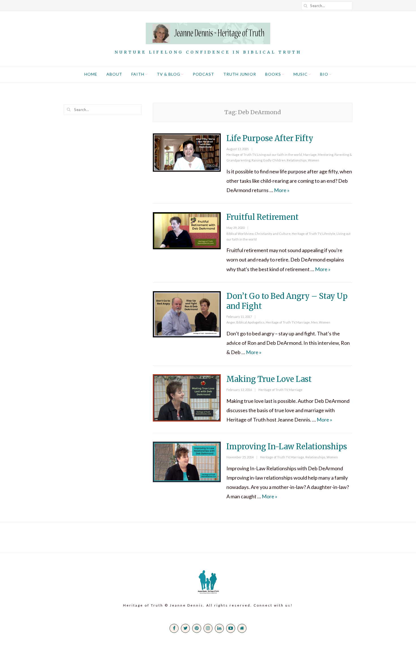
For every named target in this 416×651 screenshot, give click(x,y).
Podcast (203, 74)
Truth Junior (239, 74)
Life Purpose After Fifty (269, 138)
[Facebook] (174, 628)
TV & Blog (168, 74)
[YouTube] (230, 628)
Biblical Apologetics (250, 322)
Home (90, 74)
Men (314, 322)
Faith (137, 74)
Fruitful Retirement (262, 217)
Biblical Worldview (240, 233)
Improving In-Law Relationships (286, 446)
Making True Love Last (269, 379)
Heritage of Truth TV (241, 154)
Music (300, 74)
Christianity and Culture (273, 233)
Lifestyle (328, 233)
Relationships (297, 160)
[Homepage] (241, 628)
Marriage (310, 154)
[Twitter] (185, 628)
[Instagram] (208, 628)
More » (282, 190)
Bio (324, 74)
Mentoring (325, 154)
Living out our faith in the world (279, 154)
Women (313, 160)
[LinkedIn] (219, 628)
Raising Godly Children (269, 160)
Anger (230, 322)
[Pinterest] (196, 628)
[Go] (305, 5)
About (114, 74)
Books (273, 74)
